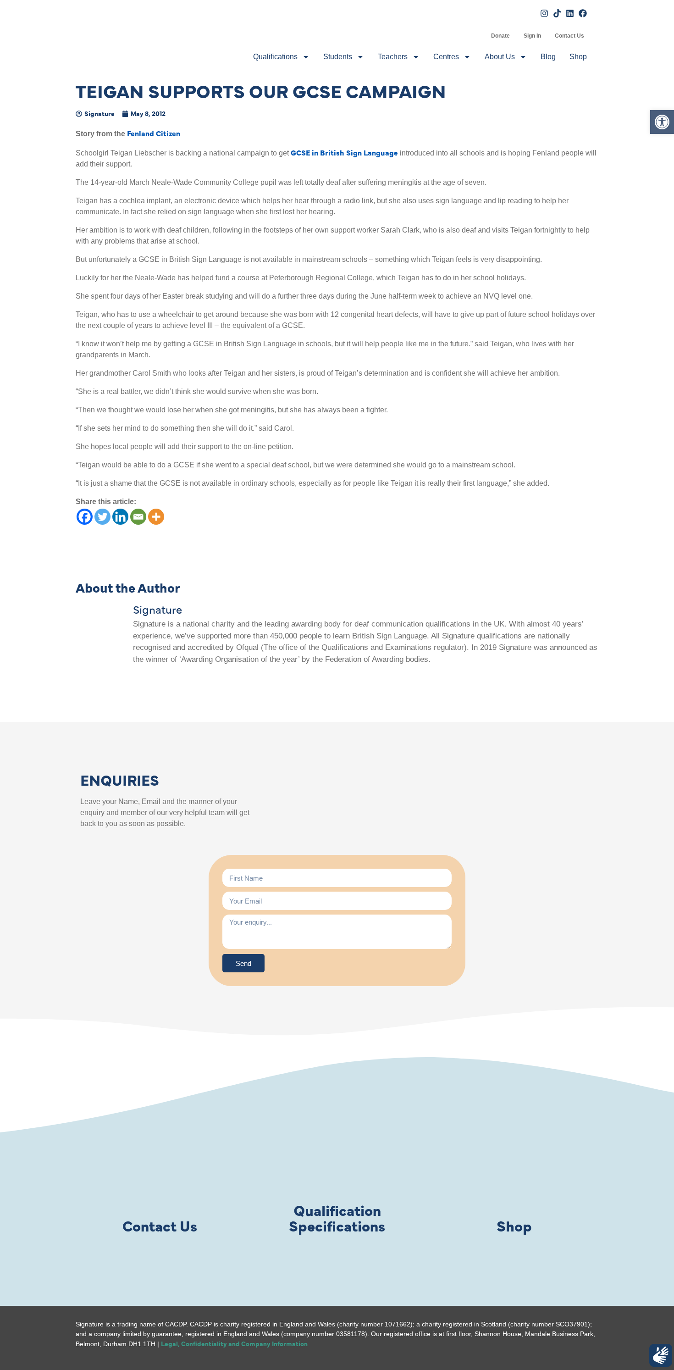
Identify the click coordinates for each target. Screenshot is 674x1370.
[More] (156, 517)
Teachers (393, 57)
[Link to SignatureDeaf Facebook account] (583, 13)
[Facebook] (85, 517)
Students (337, 57)
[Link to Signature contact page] (159, 1159)
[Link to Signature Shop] (514, 1159)
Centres (446, 57)
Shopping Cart (477, 35)
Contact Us (569, 36)
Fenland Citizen (153, 133)
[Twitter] (102, 517)
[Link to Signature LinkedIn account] (570, 13)
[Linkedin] (120, 517)
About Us (500, 57)
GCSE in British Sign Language (344, 152)
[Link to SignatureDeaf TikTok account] (557, 13)
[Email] (138, 517)
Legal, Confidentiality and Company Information (234, 1343)
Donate (500, 36)
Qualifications (275, 57)
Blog (548, 57)
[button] (662, 122)
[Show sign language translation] (660, 1355)
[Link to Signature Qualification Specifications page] (337, 1159)
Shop (578, 57)
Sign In (532, 36)
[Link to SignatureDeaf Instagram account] (544, 13)
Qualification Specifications (337, 1217)
